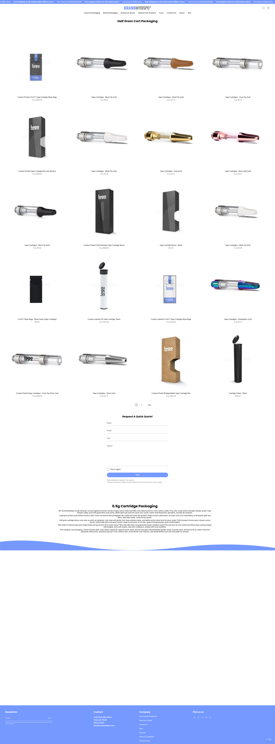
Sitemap (142, 733)
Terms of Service (153, 482)
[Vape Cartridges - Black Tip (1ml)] (104, 63)
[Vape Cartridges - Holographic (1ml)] (238, 285)
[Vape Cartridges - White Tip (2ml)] (238, 211)
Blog (141, 728)
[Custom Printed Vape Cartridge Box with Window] (37, 137)
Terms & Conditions (146, 737)
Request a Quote (145, 720)
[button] (92, 12)
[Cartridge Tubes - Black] (238, 359)
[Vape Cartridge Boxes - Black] (171, 211)
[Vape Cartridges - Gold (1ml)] (171, 137)
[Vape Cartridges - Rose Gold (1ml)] (238, 137)
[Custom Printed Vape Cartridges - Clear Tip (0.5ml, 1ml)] (37, 359)
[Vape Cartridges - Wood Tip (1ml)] (171, 63)
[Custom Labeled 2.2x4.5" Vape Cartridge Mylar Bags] (171, 285)
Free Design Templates (148, 716)
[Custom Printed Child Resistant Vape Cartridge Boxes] (104, 211)
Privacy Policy (142, 482)
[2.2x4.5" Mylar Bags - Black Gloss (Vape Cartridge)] (37, 285)
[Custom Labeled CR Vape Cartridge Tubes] (104, 285)
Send (137, 475)
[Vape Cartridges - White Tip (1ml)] (104, 137)
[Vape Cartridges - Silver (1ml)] (104, 359)
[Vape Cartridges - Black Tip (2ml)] (37, 211)
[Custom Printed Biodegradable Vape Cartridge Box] (171, 359)
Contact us (143, 724)
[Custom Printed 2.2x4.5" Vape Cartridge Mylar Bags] (37, 63)
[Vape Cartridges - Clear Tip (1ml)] (238, 63)
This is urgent (115, 469)
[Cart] (268, 8)
